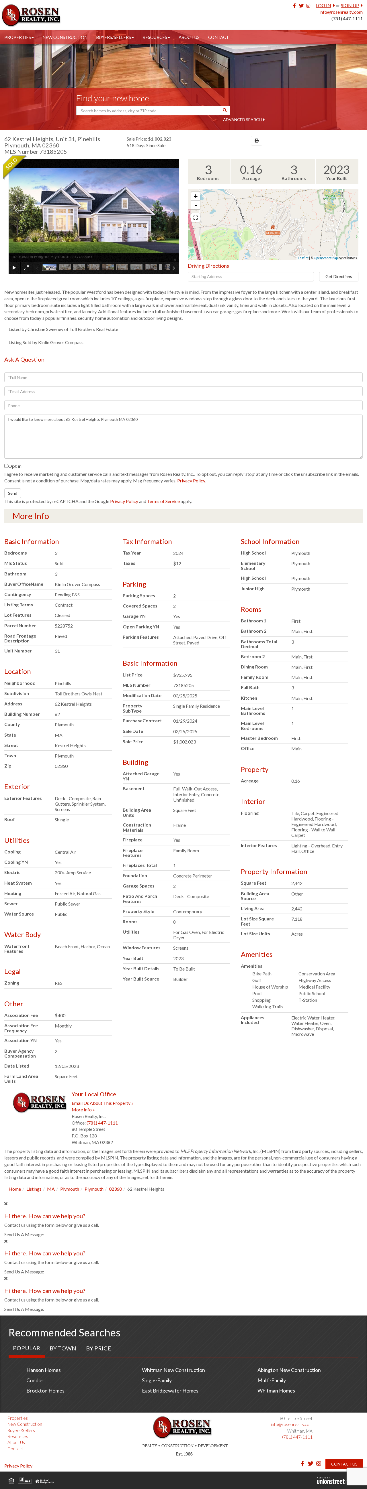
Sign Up (350, 5)
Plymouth (69, 1189)
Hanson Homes (43, 1369)
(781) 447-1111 (347, 18)
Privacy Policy (191, 480)
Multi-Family (271, 1380)
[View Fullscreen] (195, 217)
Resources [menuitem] (154, 37)
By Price (98, 1348)
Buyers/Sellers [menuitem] (113, 37)
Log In (323, 5)
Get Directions (338, 276)
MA (51, 1189)
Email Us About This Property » (103, 1103)
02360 (115, 1189)
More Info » (83, 1109)
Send (12, 493)
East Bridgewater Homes (170, 1390)
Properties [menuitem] (17, 37)
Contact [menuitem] (218, 37)
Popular (26, 1347)
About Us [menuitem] (189, 37)
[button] (224, 110)
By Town (63, 1348)
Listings (34, 1189)
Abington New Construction (289, 1369)
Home (15, 1189)
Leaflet (303, 258)
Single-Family (157, 1380)
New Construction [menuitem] (64, 37)
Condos (35, 1380)
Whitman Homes (276, 1390)
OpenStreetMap (326, 258)
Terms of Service (163, 501)
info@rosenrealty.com (341, 12)
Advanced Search (242, 119)
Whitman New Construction (173, 1369)
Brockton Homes (45, 1390)
